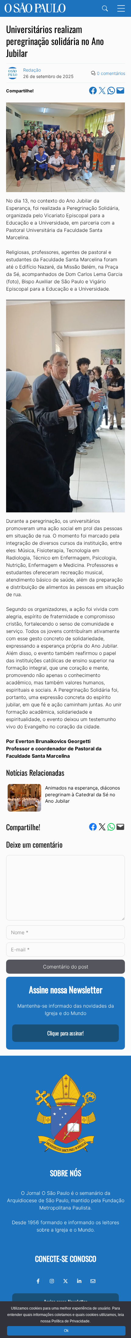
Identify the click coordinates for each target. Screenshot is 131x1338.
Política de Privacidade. (70, 1321)
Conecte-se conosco (65, 1258)
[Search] (105, 8)
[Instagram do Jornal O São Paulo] (52, 1281)
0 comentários (111, 73)
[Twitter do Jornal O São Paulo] (65, 1281)
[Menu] (121, 8)
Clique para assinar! (65, 1033)
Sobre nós (65, 1172)
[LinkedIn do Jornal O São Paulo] (79, 1281)
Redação (32, 69)
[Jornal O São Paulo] (35, 8)
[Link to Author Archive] (12, 73)
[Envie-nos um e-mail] (93, 1281)
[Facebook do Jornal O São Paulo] (38, 1281)
